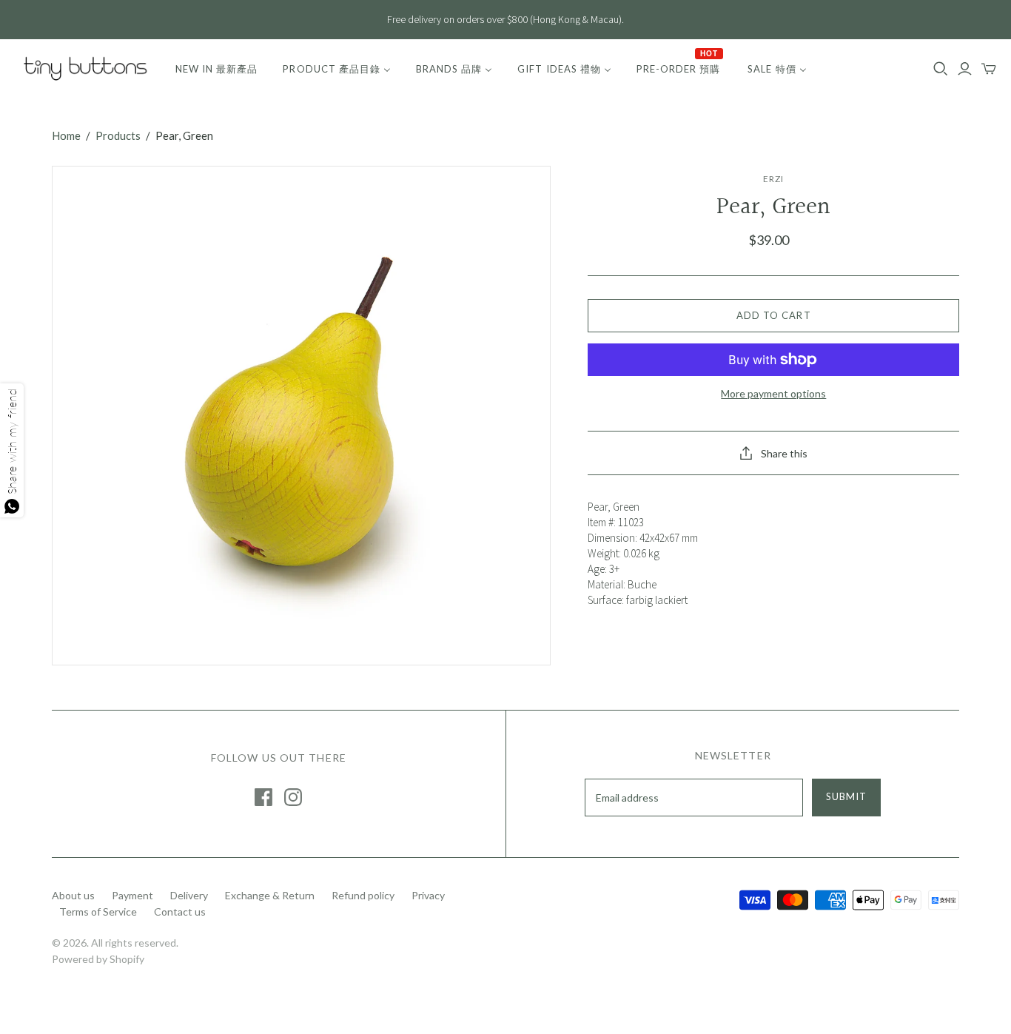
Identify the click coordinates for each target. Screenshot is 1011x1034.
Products (118, 135)
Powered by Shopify (98, 959)
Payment (132, 895)
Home (66, 135)
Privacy (428, 895)
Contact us (180, 911)
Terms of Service (98, 911)
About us (73, 895)
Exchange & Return (270, 895)
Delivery (189, 895)
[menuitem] (216, 69)
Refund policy (363, 895)
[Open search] (940, 68)
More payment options (773, 393)
